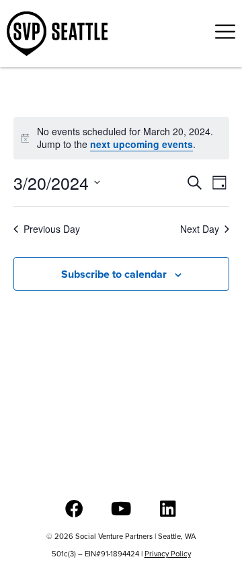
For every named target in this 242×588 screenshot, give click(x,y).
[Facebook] (74, 508)
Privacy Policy (168, 553)
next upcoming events (141, 144)
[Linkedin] (168, 508)
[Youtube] (121, 508)
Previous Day (52, 229)
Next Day (199, 229)
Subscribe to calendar (114, 274)
